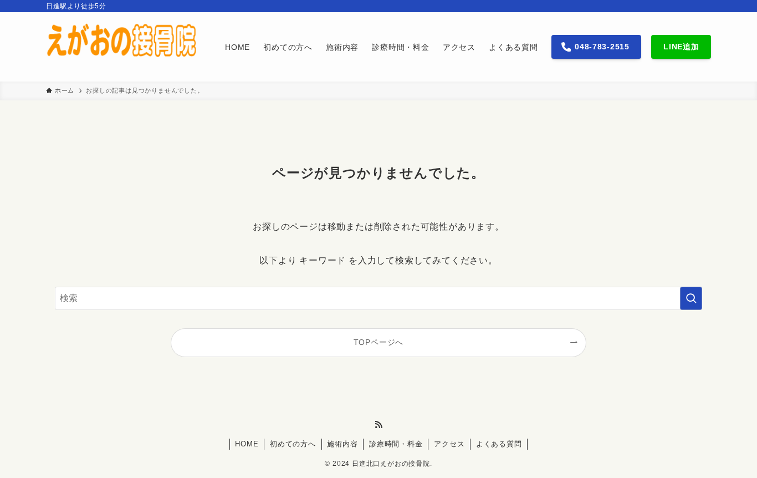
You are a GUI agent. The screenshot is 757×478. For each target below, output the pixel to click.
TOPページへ (379, 342)
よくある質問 (499, 444)
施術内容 (342, 444)
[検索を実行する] (691, 298)
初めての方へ (293, 444)
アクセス (449, 444)
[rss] (378, 425)
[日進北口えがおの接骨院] (121, 47)
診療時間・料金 (396, 444)
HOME (246, 444)
